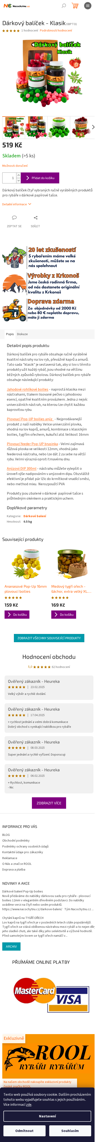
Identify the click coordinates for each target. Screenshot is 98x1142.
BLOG (6, 835)
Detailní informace (14, 204)
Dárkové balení (34, 516)
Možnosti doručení (15, 166)
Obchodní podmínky (16, 840)
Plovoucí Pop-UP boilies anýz (30, 419)
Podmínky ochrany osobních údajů (25, 846)
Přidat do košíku (43, 178)
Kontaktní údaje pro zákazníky (22, 852)
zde (28, 1104)
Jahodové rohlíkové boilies (27, 389)
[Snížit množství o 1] (18, 180)
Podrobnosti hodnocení (56, 31)
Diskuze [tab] (22, 334)
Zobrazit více (49, 803)
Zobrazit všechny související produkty (49, 638)
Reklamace (9, 858)
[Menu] (87, 5)
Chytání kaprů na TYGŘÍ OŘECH (23, 918)
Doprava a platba (13, 869)
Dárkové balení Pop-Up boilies (22, 891)
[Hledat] (63, 5)
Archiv (11, 946)
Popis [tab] (10, 334)
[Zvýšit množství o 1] (18, 175)
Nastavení (47, 1116)
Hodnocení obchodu (49, 656)
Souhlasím (70, 1130)
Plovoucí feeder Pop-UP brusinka (32, 443)
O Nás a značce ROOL (16, 864)
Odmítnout (24, 1130)
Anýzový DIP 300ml (21, 468)
